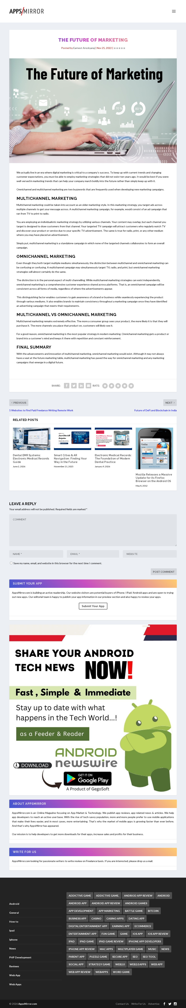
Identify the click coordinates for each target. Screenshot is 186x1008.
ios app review (158, 933)
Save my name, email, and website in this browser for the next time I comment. (57, 563)
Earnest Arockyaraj (84, 47)
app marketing (109, 910)
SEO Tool (149, 956)
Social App (76, 964)
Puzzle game (98, 956)
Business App (77, 918)
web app (157, 964)
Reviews (14, 966)
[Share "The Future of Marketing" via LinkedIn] (81, 385)
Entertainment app (82, 933)
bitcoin (153, 910)
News (12, 948)
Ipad (12, 930)
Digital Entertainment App (88, 926)
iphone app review (82, 949)
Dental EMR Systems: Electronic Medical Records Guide (31, 458)
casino (96, 918)
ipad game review (111, 941)
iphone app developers (145, 941)
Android (14, 903)
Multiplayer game (130, 949)
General (14, 912)
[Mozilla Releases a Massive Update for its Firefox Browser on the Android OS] (154, 448)
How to (13, 921)
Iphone (13, 939)
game (124, 933)
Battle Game (134, 910)
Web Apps (15, 984)
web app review (79, 971)
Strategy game (99, 964)
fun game (108, 933)
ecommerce (143, 926)
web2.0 (120, 964)
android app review (106, 903)
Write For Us (138, 1003)
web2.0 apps (138, 964)
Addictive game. (107, 895)
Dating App (136, 918)
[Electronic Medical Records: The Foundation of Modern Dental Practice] (113, 439)
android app (78, 903)
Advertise (153, 1003)
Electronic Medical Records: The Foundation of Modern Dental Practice (113, 458)
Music (152, 949)
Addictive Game (80, 895)
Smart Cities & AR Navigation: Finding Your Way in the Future (70, 458)
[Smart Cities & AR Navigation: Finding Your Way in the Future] (72, 439)
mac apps (106, 949)
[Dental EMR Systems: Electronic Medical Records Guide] (31, 439)
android (163, 895)
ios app (138, 933)
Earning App (121, 926)
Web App (14, 975)
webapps (102, 971)
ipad (72, 941)
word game (121, 971)
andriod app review (138, 895)
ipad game (87, 941)
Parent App (76, 956)
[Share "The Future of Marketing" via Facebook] (66, 385)
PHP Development (20, 957)
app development (81, 910)
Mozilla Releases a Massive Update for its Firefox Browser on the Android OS (154, 478)
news (165, 949)
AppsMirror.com (27, 1003)
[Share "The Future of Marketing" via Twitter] (74, 385)
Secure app (120, 956)
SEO (135, 956)
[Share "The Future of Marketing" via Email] (88, 385)
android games (136, 903)
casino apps (115, 918)
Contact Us (122, 1003)
